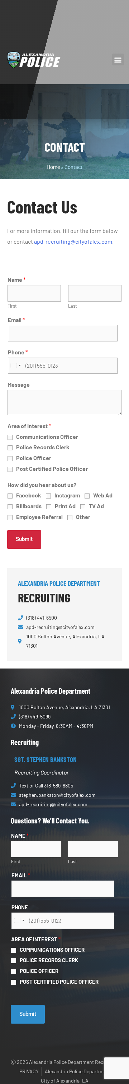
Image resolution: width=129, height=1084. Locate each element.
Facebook (28, 495)
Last (72, 306)
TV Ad (96, 505)
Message (19, 384)
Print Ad (65, 505)
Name (16, 279)
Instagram (67, 495)
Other (83, 516)
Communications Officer (47, 436)
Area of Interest (29, 425)
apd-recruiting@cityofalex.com (73, 241)
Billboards (29, 505)
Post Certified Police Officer (52, 468)
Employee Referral (39, 516)
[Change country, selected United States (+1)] (15, 366)
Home (53, 167)
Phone (18, 352)
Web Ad (103, 495)
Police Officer (33, 457)
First (12, 306)
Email (16, 319)
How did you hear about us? (42, 484)
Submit (24, 539)
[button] (118, 59)
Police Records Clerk (43, 447)
